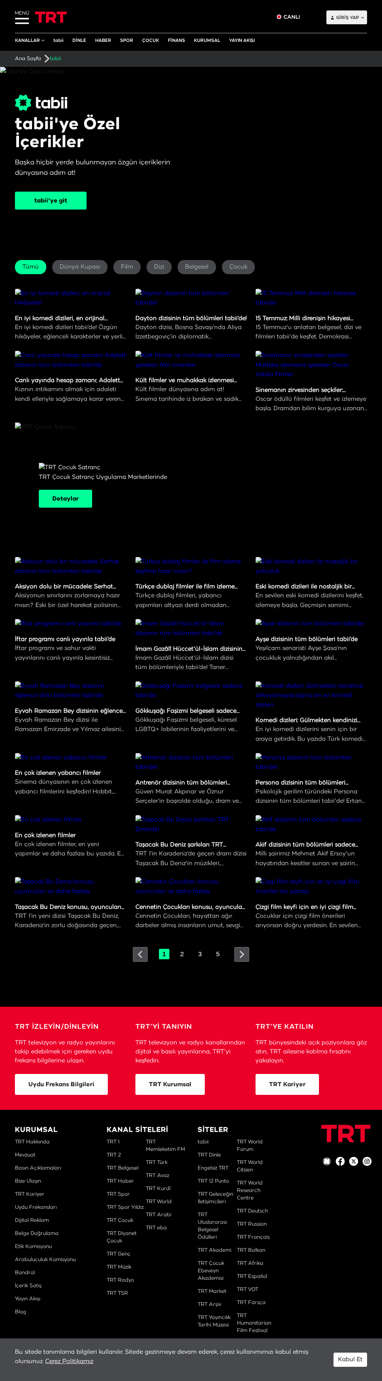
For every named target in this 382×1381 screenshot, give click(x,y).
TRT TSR (117, 1293)
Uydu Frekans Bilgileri (61, 1084)
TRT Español (252, 1276)
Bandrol (25, 1272)
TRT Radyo (120, 1280)
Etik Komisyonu (33, 1246)
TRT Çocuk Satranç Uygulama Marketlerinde (103, 488)
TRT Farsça (251, 1302)
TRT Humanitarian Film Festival (254, 1323)
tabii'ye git (50, 201)
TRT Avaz (157, 1175)
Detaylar (65, 499)
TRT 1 (113, 1142)
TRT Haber (120, 1181)
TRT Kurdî (158, 1188)
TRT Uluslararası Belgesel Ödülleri (212, 1226)
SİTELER (213, 1130)
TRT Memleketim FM (165, 1145)
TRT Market (212, 1291)
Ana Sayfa (28, 58)
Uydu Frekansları (36, 1207)
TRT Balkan (251, 1250)
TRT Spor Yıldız (125, 1207)
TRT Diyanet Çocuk (122, 1237)
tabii (58, 40)
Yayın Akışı (27, 1298)
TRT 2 (114, 1155)
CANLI (292, 17)
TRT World (159, 1201)
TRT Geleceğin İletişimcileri (215, 1198)
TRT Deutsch (252, 1211)
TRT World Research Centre (250, 1190)
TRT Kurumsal (170, 1084)
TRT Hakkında (32, 1142)
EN (318, 17)
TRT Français (253, 1237)
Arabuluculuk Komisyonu (45, 1259)
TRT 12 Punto (213, 1181)
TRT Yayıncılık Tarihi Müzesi (214, 1321)
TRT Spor (118, 1194)
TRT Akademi (214, 1250)
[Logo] (345, 1133)
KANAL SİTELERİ (137, 1130)
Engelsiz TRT (213, 1168)
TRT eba (156, 1227)
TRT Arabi (158, 1214)
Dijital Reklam (32, 1220)
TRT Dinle (209, 1155)
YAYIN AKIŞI (242, 40)
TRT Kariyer (287, 1084)
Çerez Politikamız (69, 1361)
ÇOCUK (150, 40)
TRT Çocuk (120, 1220)
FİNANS (176, 40)
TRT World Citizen (250, 1166)
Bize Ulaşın (28, 1181)
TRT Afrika (250, 1263)
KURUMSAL (207, 40)
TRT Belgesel (122, 1168)
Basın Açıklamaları (38, 1168)
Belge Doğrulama (37, 1233)
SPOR (126, 40)
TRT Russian (252, 1224)
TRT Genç (119, 1254)
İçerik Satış (28, 1285)
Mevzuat (25, 1155)
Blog (20, 1312)
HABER (103, 40)
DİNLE (79, 40)
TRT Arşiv (209, 1304)
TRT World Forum (250, 1145)
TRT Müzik (119, 1267)
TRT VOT (247, 1289)
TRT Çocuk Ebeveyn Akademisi (211, 1271)
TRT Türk (156, 1162)
